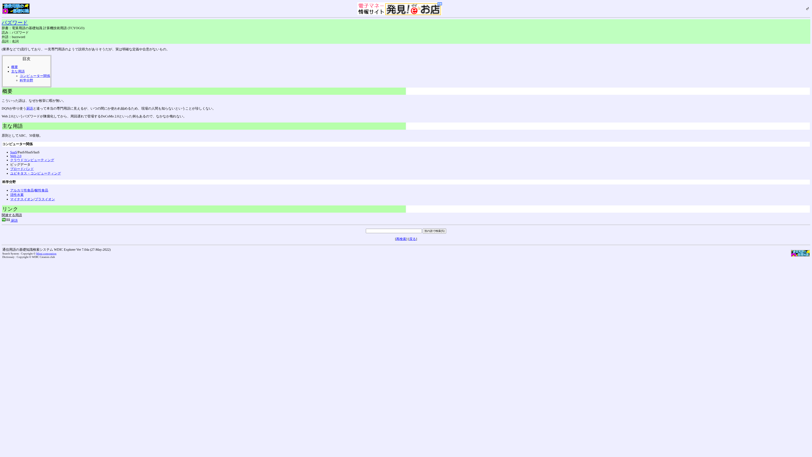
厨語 (29, 108)
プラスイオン (45, 199)
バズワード (15, 22)
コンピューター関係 (35, 76)
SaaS (13, 152)
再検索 (401, 239)
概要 (14, 67)
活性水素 (17, 195)
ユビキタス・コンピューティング (35, 173)
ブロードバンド (22, 169)
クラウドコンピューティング (32, 160)
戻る (412, 239)
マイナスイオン (22, 199)
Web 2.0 (15, 156)
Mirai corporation (46, 253)
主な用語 (18, 71)
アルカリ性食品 (22, 190)
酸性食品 (41, 190)
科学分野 (26, 80)
